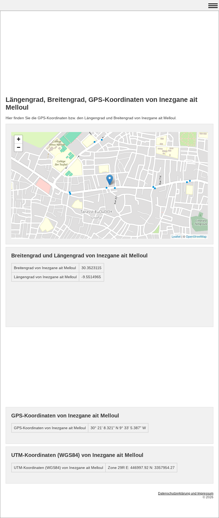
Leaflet (176, 236)
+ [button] (18, 139)
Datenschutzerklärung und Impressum (185, 493)
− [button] (18, 147)
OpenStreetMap (196, 236)
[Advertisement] (109, 53)
